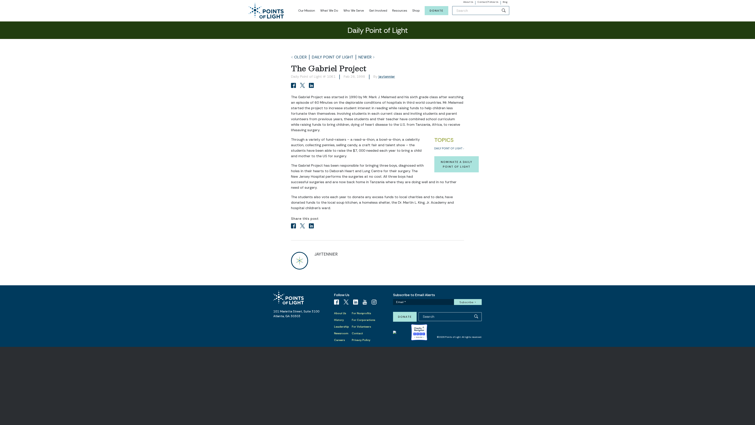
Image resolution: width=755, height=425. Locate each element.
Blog (505, 2)
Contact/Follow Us (487, 2)
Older (300, 57)
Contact (357, 333)
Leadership (341, 326)
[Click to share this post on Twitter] (303, 86)
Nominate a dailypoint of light (456, 164)
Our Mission (306, 10)
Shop (416, 10)
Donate (436, 10)
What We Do (329, 10)
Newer (365, 57)
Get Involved (378, 10)
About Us (468, 2)
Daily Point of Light (332, 57)
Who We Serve (353, 10)
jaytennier (386, 76)
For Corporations (363, 320)
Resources (399, 10)
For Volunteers (361, 326)
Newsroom (341, 333)
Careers (339, 340)
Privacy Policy (361, 340)
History (339, 320)
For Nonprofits (361, 313)
